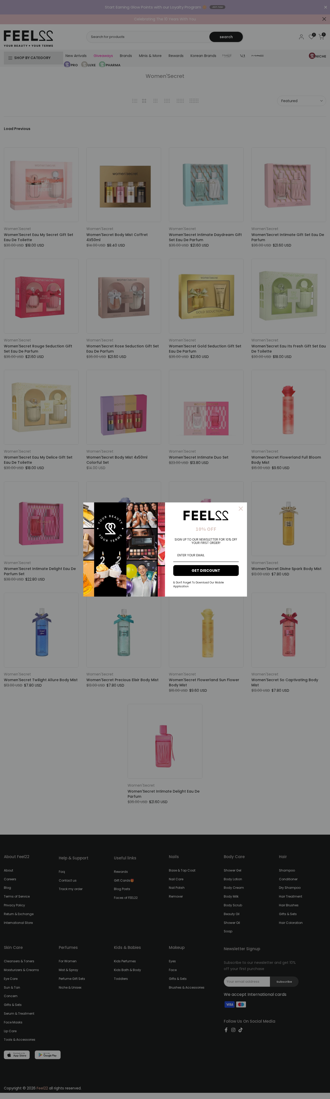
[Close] (241, 508)
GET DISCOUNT (206, 570)
